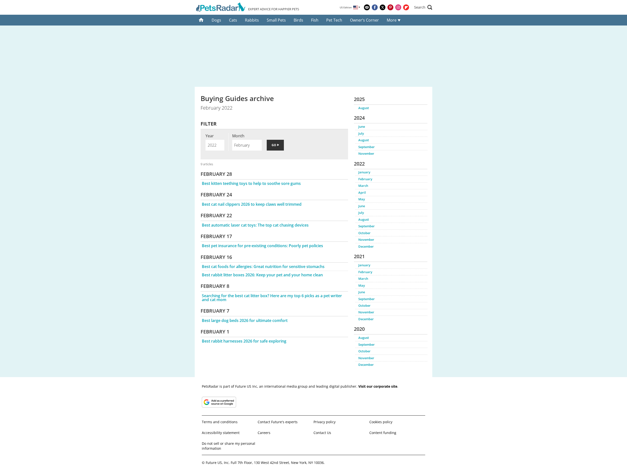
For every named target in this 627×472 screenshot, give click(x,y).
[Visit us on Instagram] (398, 7)
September (366, 147)
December (366, 246)
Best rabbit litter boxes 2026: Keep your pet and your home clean (262, 275)
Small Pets (276, 20)
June (361, 126)
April (362, 192)
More (392, 20)
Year (209, 136)
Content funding (382, 432)
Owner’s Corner (364, 20)
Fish (314, 20)
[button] (423, 7)
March (363, 185)
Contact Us (322, 432)
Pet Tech (334, 20)
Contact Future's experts (278, 422)
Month (238, 136)
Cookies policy (380, 422)
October (364, 233)
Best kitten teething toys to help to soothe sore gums (251, 183)
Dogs (216, 20)
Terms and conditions (220, 422)
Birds (298, 20)
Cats (233, 20)
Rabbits (252, 20)
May (361, 199)
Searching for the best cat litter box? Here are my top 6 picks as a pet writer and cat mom (272, 297)
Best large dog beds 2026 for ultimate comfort (245, 320)
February (365, 179)
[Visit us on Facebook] (375, 7)
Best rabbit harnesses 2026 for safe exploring (244, 341)
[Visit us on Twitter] (383, 7)
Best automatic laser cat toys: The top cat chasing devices (255, 225)
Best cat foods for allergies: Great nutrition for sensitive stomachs (263, 266)
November (366, 153)
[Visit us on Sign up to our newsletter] (367, 7)
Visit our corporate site (377, 386)
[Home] (201, 20)
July (361, 133)
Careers (264, 432)
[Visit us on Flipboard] (406, 7)
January (364, 172)
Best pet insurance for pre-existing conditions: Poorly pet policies (262, 245)
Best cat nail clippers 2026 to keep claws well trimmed (251, 204)
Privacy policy (325, 422)
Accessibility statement (221, 432)
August (363, 108)
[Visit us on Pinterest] (390, 7)
